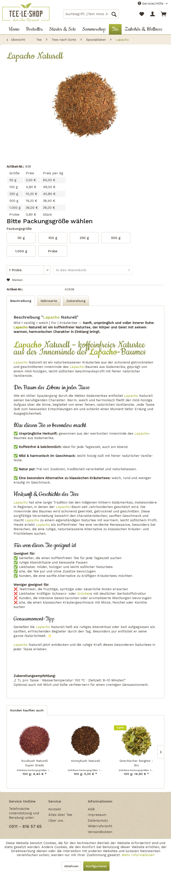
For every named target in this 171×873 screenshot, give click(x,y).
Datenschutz (98, 821)
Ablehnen (71, 866)
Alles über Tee (60, 815)
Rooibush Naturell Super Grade (34, 763)
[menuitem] (91, 14)
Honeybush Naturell (85, 761)
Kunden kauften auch (27, 710)
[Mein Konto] (152, 14)
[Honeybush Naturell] (85, 740)
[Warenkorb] (163, 14)
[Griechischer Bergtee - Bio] (136, 740)
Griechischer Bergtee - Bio (136, 763)
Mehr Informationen (138, 855)
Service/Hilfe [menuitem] (153, 4)
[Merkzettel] (141, 14)
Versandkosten (100, 832)
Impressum (97, 815)
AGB (91, 809)
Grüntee (83, 594)
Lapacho (51, 317)
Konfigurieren (96, 866)
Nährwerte (49, 301)
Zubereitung (76, 301)
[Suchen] (114, 14)
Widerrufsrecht (100, 826)
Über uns (55, 821)
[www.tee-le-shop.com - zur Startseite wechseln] (25, 12)
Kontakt (54, 809)
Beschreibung (20, 301)
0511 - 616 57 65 (25, 826)
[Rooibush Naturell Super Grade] (34, 740)
